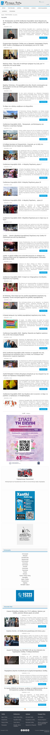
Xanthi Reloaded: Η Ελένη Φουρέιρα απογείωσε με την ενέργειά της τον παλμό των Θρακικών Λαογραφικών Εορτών (26, 374)
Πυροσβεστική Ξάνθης (30, 719)
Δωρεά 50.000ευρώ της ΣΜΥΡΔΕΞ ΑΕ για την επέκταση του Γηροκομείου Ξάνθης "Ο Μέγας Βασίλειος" (26, 651)
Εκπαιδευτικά (25, 557)
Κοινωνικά (25, 563)
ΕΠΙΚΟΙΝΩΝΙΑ (12, 11)
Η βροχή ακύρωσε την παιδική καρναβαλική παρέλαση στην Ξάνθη (24, 315)
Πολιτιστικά (25, 568)
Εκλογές (25, 573)
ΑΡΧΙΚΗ (3, 8)
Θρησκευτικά (25, 559)
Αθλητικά (25, 555)
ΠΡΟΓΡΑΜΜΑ (26, 8)
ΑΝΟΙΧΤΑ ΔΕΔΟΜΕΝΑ (42, 8)
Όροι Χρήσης (40, 717)
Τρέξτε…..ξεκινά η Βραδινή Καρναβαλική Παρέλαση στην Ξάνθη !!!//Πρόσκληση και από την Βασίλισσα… (24, 236)
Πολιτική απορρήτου (42, 719)
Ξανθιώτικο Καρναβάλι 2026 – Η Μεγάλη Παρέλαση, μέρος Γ (22, 164)
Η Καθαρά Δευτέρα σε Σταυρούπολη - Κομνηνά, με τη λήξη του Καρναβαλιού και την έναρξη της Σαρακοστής (23, 145)
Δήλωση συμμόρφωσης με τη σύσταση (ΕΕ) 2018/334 (43, 723)
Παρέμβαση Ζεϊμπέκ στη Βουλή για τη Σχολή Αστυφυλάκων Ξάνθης (25, 671)
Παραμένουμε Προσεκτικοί (25, 479)
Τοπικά (25, 572)
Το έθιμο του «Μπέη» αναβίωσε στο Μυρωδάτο (18, 106)
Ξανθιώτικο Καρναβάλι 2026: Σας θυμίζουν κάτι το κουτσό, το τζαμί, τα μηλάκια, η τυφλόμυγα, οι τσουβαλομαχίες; (25, 394)
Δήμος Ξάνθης (25, 579)
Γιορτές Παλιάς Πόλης (25, 575)
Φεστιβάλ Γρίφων (25, 584)
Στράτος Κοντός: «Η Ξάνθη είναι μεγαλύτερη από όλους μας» (25, 631)
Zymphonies (46, 731)
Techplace (42, 730)
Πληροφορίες (4, 725)
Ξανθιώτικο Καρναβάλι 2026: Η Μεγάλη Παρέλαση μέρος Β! (22, 182)
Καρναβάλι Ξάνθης (17, 719)
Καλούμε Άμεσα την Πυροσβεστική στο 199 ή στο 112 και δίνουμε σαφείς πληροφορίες (25, 481)
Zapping (25, 583)
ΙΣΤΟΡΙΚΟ (34, 8)
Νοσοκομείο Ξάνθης (30, 722)
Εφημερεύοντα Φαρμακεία (31, 725)
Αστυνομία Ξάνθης (29, 717)
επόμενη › (28, 413)
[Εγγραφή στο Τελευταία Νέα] (25, 709)
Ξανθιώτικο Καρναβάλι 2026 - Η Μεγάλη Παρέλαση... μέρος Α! (23, 200)
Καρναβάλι (25, 577)
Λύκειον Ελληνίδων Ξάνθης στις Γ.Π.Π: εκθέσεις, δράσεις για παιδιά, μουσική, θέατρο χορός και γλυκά (26, 612)
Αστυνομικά (25, 554)
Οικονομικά (25, 564)
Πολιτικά (25, 566)
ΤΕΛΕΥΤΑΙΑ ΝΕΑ (11, 8)
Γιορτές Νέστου (17, 722)
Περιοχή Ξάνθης (4, 722)
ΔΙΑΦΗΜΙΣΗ (4, 11)
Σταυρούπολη (25, 581)
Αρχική (2, 14)
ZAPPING (19, 8)
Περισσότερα (43, 37)
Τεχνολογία (25, 570)
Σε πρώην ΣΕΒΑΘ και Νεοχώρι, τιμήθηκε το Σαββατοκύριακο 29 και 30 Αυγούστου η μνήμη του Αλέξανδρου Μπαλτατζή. (25, 689)
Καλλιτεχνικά (25, 561)
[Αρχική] (11, 4)
